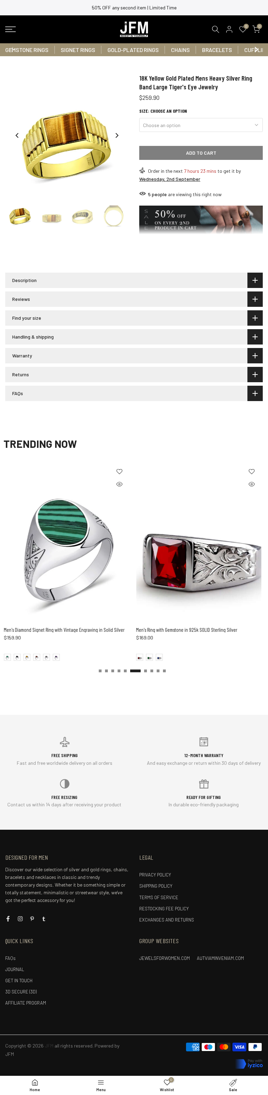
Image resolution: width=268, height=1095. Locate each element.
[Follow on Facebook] (8, 919)
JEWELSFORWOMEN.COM (164, 958)
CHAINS (180, 49)
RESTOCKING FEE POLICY (164, 908)
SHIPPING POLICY (155, 886)
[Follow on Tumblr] (44, 919)
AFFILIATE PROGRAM (25, 1003)
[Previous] (12, 50)
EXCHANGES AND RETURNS (166, 920)
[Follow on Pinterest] (32, 919)
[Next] (256, 50)
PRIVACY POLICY (155, 875)
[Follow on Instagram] (20, 919)
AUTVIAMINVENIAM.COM (220, 958)
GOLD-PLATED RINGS (133, 49)
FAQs (10, 958)
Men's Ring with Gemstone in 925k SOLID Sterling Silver (186, 629)
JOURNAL (14, 969)
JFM (9, 1054)
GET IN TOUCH (18, 980)
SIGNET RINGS (78, 49)
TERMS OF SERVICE (158, 897)
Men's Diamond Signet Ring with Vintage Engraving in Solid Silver (63, 629)
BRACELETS (217, 49)
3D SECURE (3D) (21, 991)
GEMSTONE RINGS (27, 49)
